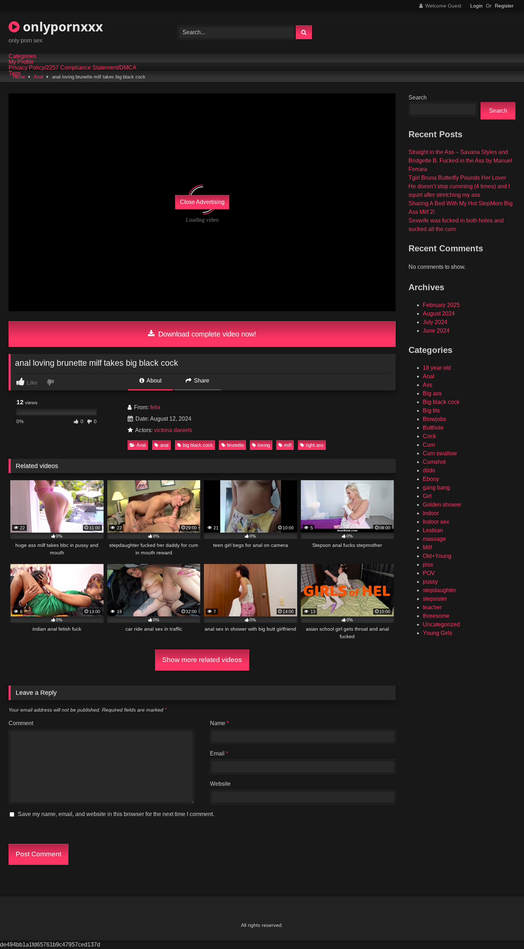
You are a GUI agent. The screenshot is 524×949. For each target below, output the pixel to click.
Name (219, 723)
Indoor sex (436, 522)
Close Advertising (202, 202)
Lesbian (433, 530)
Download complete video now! (206, 334)
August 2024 (439, 314)
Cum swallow (440, 453)
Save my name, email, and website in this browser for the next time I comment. (116, 814)
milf (288, 445)
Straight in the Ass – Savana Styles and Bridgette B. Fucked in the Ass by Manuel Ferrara (460, 160)
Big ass (432, 393)
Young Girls (437, 633)
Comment (21, 723)
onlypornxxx (61, 26)
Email (219, 753)
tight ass (315, 445)
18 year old (437, 368)
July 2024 (435, 322)
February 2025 (441, 305)
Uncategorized (441, 624)
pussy (430, 582)
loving (264, 445)
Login (476, 6)
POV (429, 573)
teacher (432, 607)
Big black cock (441, 402)
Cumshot (434, 462)
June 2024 (436, 331)
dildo (429, 470)
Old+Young (437, 556)
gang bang (436, 487)
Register (504, 6)
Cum (429, 445)
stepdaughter (439, 590)
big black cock (198, 445)
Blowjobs (434, 419)
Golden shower (442, 505)
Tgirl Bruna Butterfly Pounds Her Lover (457, 178)
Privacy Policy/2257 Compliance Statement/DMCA (73, 68)
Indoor (431, 513)
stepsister (435, 599)
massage (434, 539)
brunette (235, 445)
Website (220, 784)
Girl (427, 496)
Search (418, 97)
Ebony (431, 479)
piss (428, 564)
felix (155, 407)
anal (164, 445)
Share (200, 381)
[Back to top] (502, 928)
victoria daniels (173, 430)
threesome (436, 616)
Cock (429, 436)
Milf (427, 547)
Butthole (433, 428)
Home (19, 76)
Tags (15, 73)
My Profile (21, 62)
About (153, 381)
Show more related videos (202, 659)
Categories (22, 56)
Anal (38, 76)
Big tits (431, 410)
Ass (427, 385)
